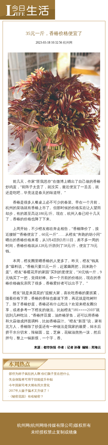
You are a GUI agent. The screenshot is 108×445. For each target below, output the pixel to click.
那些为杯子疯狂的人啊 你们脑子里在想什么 (39, 374)
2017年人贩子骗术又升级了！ (29, 391)
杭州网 (67, 42)
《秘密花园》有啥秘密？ (26, 396)
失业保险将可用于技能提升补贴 (31, 379)
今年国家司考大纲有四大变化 (29, 385)
